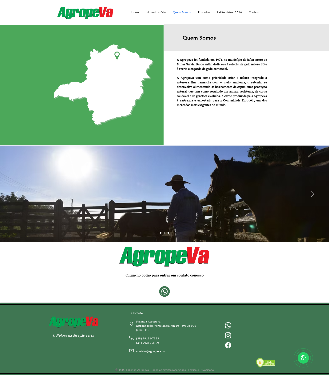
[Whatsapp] (228, 325)
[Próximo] (312, 194)
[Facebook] (228, 345)
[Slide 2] (164, 233)
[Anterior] (16, 194)
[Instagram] (228, 335)
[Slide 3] (168, 233)
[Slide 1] (160, 233)
